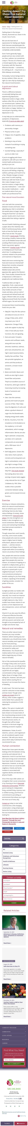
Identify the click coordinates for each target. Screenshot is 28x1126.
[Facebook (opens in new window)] (8, 1107)
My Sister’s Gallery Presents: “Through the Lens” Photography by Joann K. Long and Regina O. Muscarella (13, 821)
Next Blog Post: (7, 818)
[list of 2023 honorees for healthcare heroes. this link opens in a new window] (14, 1112)
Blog (8, 26)
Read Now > (7, 943)
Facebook (8, 828)
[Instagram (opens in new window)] (12, 1107)
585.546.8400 (14, 1088)
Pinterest (8, 831)
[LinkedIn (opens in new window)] (20, 1107)
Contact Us (21, 1123)
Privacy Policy (9, 1098)
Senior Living (7, 871)
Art (4, 849)
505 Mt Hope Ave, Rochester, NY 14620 (14, 1092)
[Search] (23, 838)
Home (4, 26)
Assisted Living (8, 853)
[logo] (14, 2)
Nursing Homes (8, 868)
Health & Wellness (9, 861)
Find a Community (14, 1064)
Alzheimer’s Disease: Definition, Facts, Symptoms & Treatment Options (14, 935)
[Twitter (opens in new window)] (16, 1107)
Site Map (16, 1098)
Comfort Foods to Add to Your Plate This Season (13, 1002)
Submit (14, 903)
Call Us (8, 1123)
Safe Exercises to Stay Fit (12, 966)
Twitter (20, 828)
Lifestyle (6, 865)
